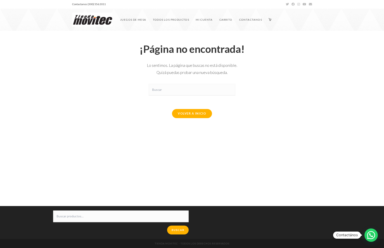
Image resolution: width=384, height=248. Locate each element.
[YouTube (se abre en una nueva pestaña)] (304, 4)
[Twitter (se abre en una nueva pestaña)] (287, 4)
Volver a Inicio (192, 113)
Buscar (178, 230)
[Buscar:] (192, 89)
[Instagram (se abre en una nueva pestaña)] (298, 4)
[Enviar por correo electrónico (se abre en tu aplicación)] (310, 4)
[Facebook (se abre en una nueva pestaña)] (293, 4)
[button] (371, 235)
